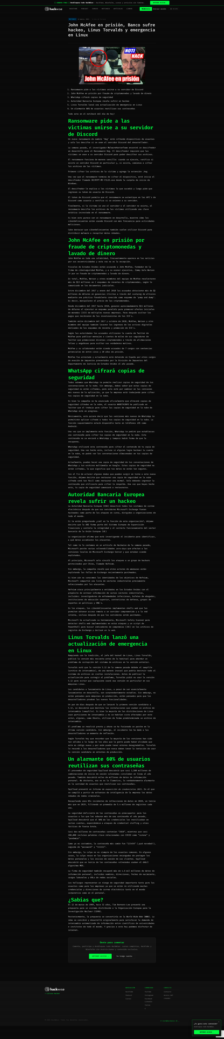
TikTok (147, 1005)
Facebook (148, 999)
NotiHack (106, 9)
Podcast (84, 9)
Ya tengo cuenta (124, 956)
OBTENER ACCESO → (100, 956)
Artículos (118, 9)
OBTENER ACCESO (160, 3)
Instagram (149, 995)
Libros (129, 9)
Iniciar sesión (159, 9)
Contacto (167, 992)
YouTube (148, 992)
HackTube (73, 9)
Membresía (146, 9)
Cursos (95, 9)
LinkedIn (148, 1002)
